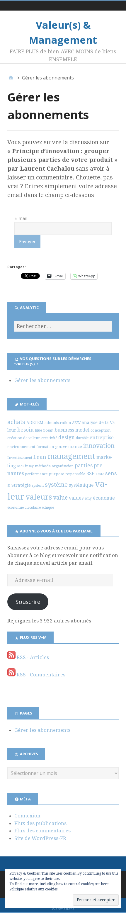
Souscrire (28, 602)
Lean (39, 457)
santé (100, 474)
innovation (99, 445)
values (76, 498)
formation (45, 447)
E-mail (20, 218)
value (60, 497)
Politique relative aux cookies (33, 889)
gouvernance (68, 446)
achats (16, 421)
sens (111, 473)
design (66, 437)
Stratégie (21, 485)
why (88, 498)
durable (82, 438)
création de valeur (23, 438)
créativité (49, 438)
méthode (43, 466)
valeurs (38, 497)
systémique (81, 485)
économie (104, 498)
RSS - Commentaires (40, 675)
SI (8, 486)
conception (100, 430)
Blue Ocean (44, 430)
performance (36, 474)
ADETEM (34, 422)
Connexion (27, 816)
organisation (63, 466)
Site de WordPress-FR (40, 838)
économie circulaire (24, 507)
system (38, 485)
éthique (48, 507)
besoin (25, 430)
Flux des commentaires (42, 831)
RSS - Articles (32, 657)
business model (72, 430)
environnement (21, 446)
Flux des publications (40, 823)
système (56, 484)
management (71, 456)
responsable (75, 474)
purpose (56, 474)
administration (58, 422)
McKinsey (25, 466)
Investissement (19, 458)
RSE (90, 473)
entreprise (102, 437)
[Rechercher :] (63, 326)
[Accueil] (10, 77)
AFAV (76, 423)
